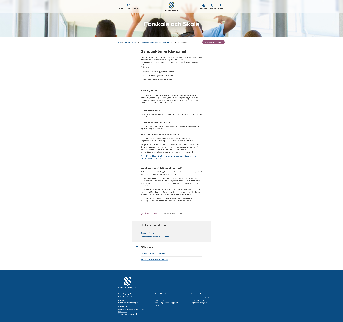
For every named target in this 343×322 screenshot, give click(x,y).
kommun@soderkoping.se (128, 303)
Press (157, 305)
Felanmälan (122, 311)
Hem (120, 42)
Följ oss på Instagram (199, 303)
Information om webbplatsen (166, 298)
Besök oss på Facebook (200, 298)
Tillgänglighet (160, 300)
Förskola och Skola (130, 42)
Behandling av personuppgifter (167, 303)
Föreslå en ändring (150, 213)
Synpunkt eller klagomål (127, 314)
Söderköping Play (198, 300)
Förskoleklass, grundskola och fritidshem (154, 42)
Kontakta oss (123, 307)
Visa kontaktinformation (213, 42)
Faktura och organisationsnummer (131, 309)
